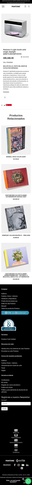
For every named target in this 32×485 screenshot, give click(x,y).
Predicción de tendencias (9, 301)
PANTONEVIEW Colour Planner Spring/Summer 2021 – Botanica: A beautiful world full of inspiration (16, 275)
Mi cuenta (4, 382)
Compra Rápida (16, 142)
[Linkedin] (27, 465)
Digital (3, 370)
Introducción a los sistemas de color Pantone (15, 348)
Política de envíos (7, 387)
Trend (3, 368)
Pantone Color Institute (8, 339)
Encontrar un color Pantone (10, 351)
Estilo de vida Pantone (8, 303)
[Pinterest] (22, 468)
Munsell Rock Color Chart (16, 156)
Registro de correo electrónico (10, 385)
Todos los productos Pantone (10, 308)
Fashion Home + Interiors (9, 363)
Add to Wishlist (5, 97)
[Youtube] (23, 465)
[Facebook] (15, 465)
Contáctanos (5, 380)
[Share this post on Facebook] (1, 105)
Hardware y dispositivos (8, 298)
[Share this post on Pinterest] (9, 105)
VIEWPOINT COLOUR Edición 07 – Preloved (16, 235)
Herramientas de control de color (11, 365)
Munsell (3, 306)
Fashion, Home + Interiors (9, 296)
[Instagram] (19, 465)
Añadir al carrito (16, 159)
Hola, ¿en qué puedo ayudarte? (13, 481)
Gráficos (4, 293)
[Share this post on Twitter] (4, 105)
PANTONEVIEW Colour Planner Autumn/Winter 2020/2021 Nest (16, 196)
